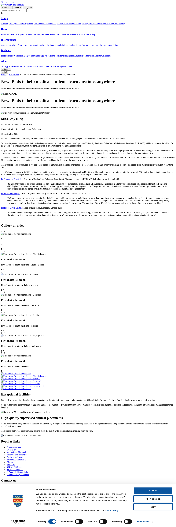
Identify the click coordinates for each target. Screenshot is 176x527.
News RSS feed (14, 467)
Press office (14, 74)
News (46, 66)
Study (4, 18)
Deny (153, 507)
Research (6, 29)
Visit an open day (117, 23)
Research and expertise (17, 455)
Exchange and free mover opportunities (86, 45)
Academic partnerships (84, 56)
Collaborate (106, 56)
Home (3, 74)
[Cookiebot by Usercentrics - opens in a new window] (18, 522)
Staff (4, 72)
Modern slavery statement (18, 474)
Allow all (153, 491)
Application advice (9, 45)
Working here (60, 66)
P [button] (1, 249)
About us (11, 464)
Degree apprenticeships (34, 56)
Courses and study (15, 447)
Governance (31, 66)
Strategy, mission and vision (13, 66)
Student (6, 69)
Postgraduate (27, 23)
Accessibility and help (17, 472)
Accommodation (74, 23)
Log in (28, 7)
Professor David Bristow (11, 208)
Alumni (40, 66)
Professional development (45, 23)
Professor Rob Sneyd (10, 193)
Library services (89, 23)
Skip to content (7, 2)
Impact (12, 34)
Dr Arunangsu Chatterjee (12, 179)
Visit (52, 66)
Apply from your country (29, 45)
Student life (62, 23)
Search (6, 7)
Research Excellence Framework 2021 (66, 34)
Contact (70, 66)
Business (6, 50)
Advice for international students (54, 45)
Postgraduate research (25, 34)
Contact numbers (15, 469)
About (4, 61)
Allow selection (153, 499)
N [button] (3, 249)
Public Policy (89, 34)
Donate (97, 56)
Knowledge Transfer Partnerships (59, 56)
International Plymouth (16, 452)
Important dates (103, 23)
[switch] (79, 521)
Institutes (5, 34)
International (8, 39)
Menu (17, 7)
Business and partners (16, 457)
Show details (143, 521)
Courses (4, 23)
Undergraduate (15, 23)
